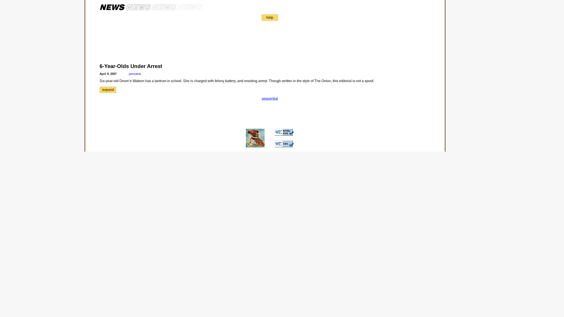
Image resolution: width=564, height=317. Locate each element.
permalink (135, 74)
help (269, 17)
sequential (270, 98)
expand (108, 90)
